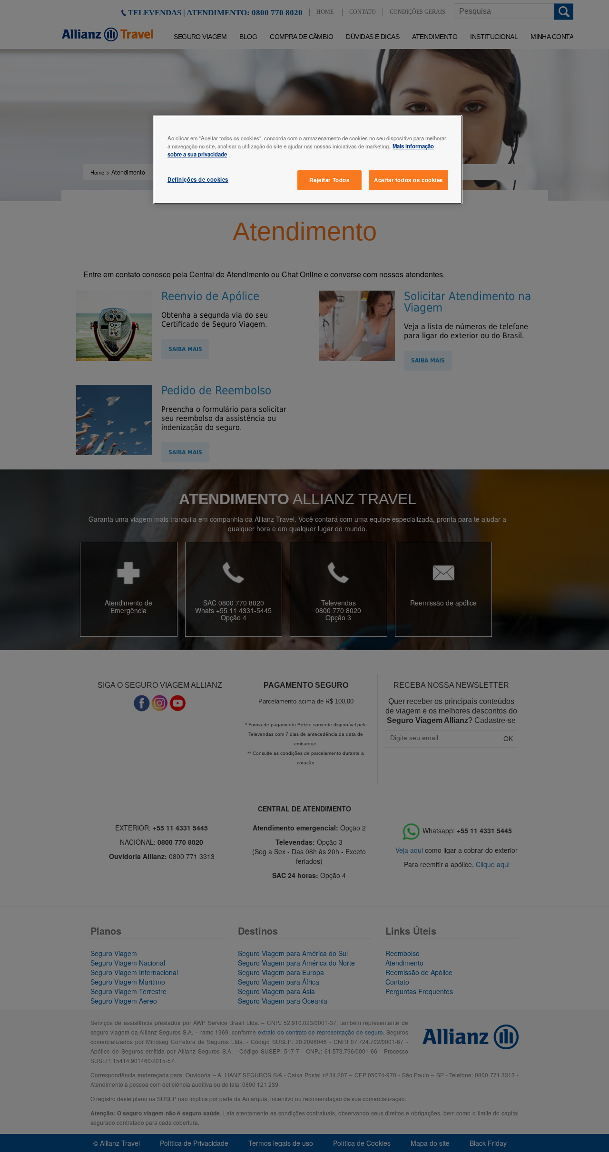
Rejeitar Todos (329, 180)
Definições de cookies (197, 179)
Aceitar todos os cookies (408, 180)
